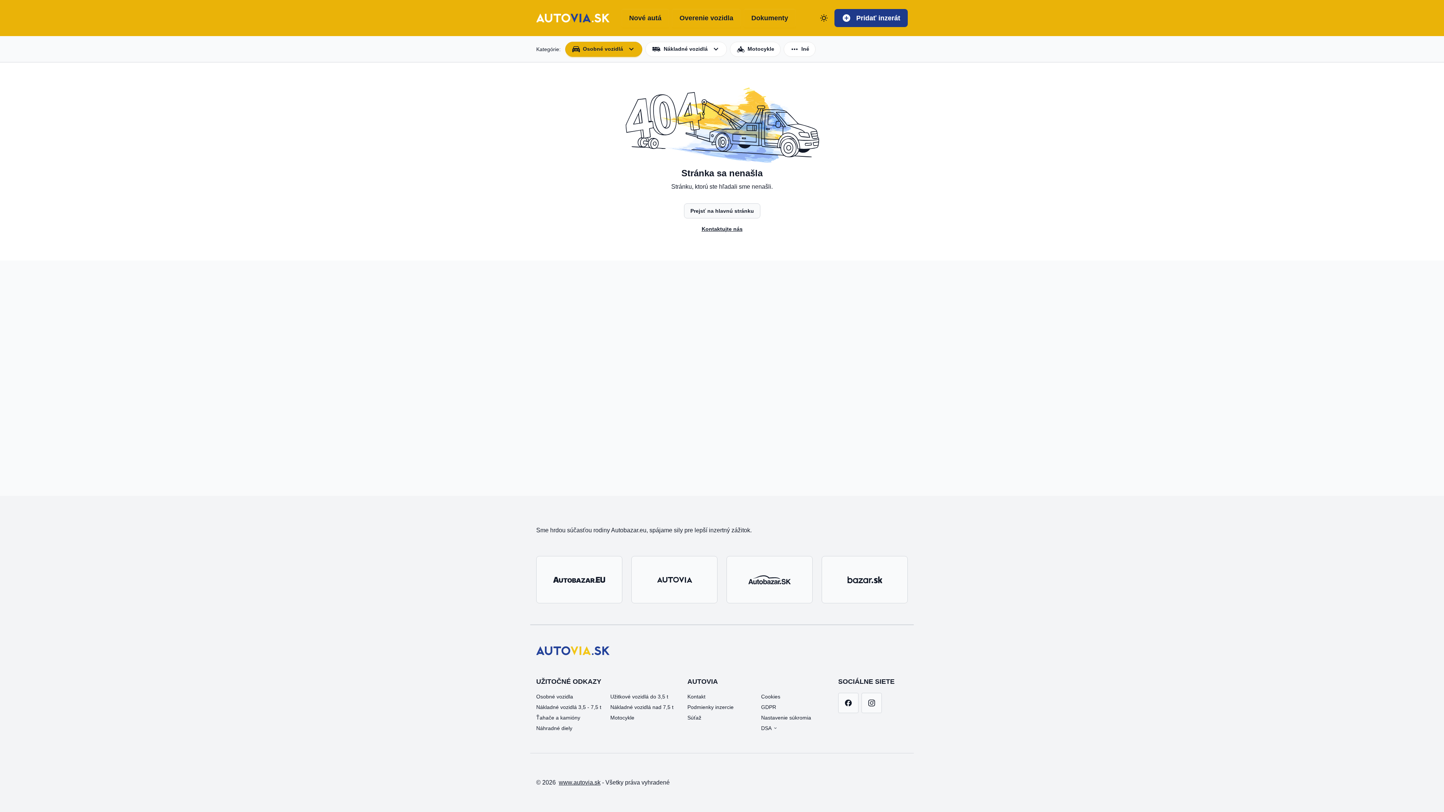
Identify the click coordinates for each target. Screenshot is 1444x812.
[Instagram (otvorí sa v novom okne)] (872, 703)
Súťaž (694, 718)
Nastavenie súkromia (786, 718)
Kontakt (696, 697)
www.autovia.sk (580, 782)
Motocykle (622, 718)
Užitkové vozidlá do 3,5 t (639, 697)
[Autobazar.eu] (579, 579)
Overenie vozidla (706, 18)
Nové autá (645, 18)
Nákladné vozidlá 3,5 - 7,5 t (568, 707)
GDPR (768, 707)
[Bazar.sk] (865, 579)
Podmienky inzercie (710, 707)
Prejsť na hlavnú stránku (722, 211)
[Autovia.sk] (674, 579)
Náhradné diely (554, 728)
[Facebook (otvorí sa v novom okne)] (848, 703)
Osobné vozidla (554, 697)
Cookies (770, 697)
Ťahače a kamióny (558, 718)
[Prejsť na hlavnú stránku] (573, 18)
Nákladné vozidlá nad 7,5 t (641, 707)
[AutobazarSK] (770, 579)
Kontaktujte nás (722, 229)
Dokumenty (769, 18)
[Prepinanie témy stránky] (823, 18)
